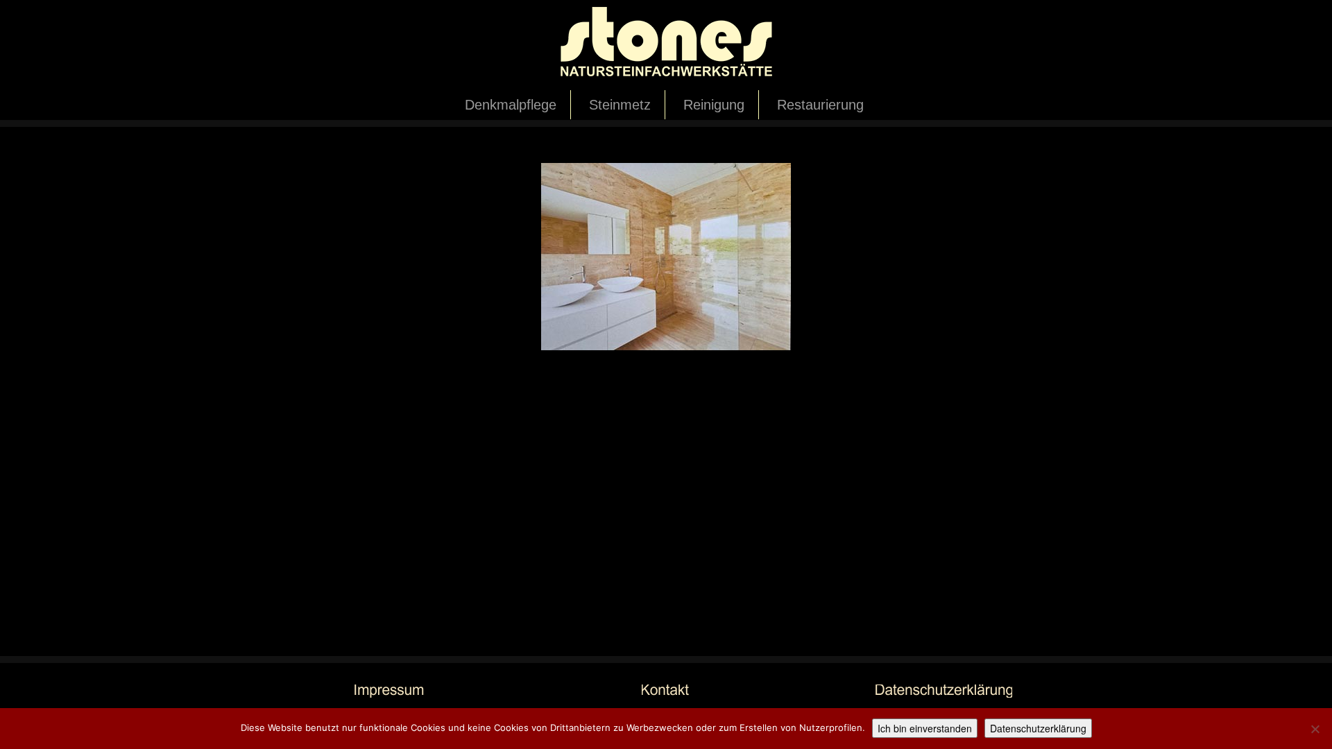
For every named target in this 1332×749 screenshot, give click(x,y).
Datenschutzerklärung (1038, 728)
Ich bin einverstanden (925, 728)
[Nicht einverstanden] (1315, 729)
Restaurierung (820, 104)
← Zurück (290, 152)
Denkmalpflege (510, 104)
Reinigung (713, 104)
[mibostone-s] (666, 255)
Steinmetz (620, 104)
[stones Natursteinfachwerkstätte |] (666, 45)
